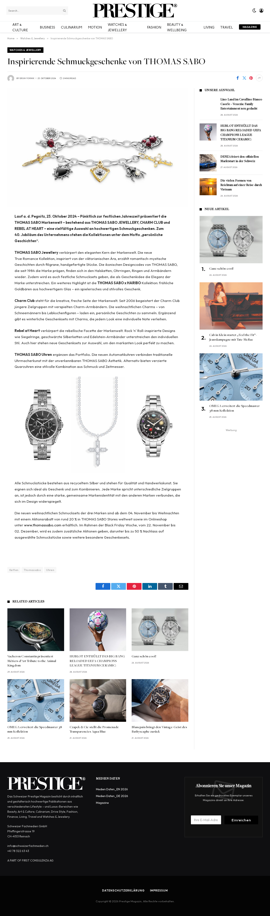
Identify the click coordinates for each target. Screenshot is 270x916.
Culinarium (71, 27)
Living (209, 27)
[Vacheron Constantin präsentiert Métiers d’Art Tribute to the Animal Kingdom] (35, 629)
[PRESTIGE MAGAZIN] (135, 10)
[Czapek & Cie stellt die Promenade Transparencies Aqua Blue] (98, 700)
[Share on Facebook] (237, 78)
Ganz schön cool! (144, 656)
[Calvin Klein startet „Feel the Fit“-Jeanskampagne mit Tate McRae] (231, 306)
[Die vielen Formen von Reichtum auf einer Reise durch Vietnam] (208, 186)
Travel (226, 27)
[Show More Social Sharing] (259, 78)
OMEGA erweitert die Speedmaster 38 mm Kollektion (34, 730)
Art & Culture (20, 26)
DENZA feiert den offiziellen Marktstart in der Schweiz (239, 159)
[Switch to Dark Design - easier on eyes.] (254, 10)
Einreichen (241, 820)
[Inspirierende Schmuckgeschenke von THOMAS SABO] (97, 147)
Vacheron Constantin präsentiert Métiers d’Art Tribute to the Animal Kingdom (31, 661)
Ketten (13, 570)
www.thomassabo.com (42, 525)
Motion (95, 27)
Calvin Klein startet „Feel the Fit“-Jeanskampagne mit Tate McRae (233, 337)
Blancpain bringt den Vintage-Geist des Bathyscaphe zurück (159, 730)
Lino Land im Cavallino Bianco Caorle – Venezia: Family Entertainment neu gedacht (241, 104)
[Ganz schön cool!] (160, 629)
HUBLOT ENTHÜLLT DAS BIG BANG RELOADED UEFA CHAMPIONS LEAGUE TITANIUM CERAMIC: (97, 661)
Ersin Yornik (27, 78)
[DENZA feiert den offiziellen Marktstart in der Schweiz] (208, 162)
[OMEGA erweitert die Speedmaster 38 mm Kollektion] (35, 700)
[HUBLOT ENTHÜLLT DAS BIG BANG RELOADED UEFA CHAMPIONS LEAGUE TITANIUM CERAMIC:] (98, 629)
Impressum (159, 890)
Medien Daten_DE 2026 (112, 796)
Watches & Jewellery (117, 26)
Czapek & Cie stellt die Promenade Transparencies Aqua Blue (94, 730)
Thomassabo (32, 570)
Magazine (250, 27)
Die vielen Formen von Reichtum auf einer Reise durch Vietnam (241, 185)
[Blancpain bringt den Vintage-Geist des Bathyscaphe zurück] (160, 700)
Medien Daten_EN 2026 (112, 789)
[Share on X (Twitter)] (244, 78)
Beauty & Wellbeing (176, 26)
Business (47, 27)
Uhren (50, 570)
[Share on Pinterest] (251, 78)
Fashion (154, 27)
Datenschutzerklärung (123, 890)
